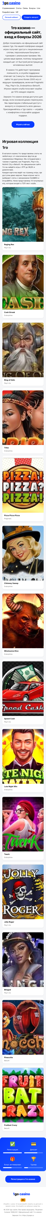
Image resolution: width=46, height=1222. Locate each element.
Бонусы (32, 8)
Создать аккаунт (31, 17)
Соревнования (8, 8)
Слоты (19, 8)
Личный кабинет (11, 17)
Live (38, 8)
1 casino (11, 3)
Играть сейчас (23, 124)
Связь (25, 8)
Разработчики (8, 12)
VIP (17, 12)
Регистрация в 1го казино (23, 1179)
